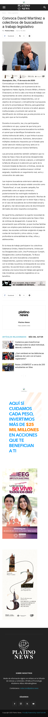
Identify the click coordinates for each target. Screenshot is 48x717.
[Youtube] (33, 704)
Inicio (4, 13)
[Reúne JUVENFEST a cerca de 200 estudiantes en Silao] (8, 367)
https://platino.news (24, 325)
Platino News (9, 31)
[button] (4, 7)
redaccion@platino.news (29, 688)
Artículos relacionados (14, 337)
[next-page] (25, 375)
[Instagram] (21, 703)
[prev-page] (21, 375)
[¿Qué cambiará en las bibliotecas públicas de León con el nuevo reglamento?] (8, 356)
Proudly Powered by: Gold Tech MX (34, 713)
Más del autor (36, 337)
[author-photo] (24, 319)
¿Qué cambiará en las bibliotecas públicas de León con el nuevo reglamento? (29, 356)
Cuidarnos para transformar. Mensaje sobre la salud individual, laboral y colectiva (29, 345)
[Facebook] (14, 704)
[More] (29, 36)
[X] (27, 704)
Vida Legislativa (13, 13)
